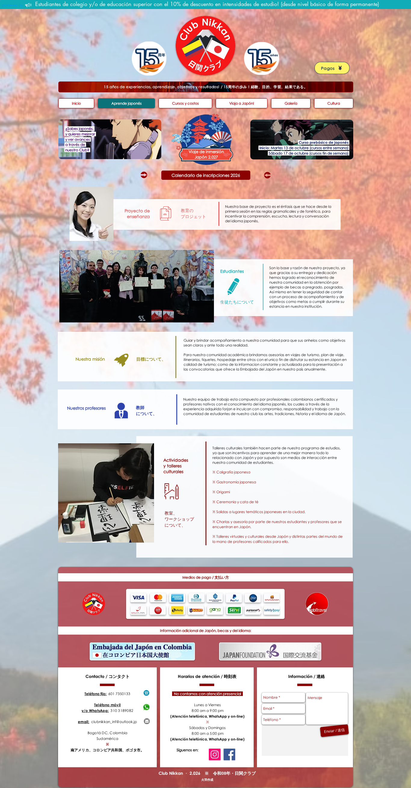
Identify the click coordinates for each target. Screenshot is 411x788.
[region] (109, 139)
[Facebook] (229, 755)
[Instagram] (215, 755)
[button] (205, 577)
